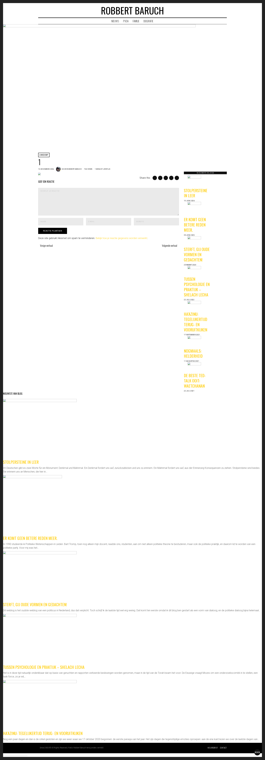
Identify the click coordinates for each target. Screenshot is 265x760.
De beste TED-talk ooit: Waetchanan (195, 380)
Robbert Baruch (74, 169)
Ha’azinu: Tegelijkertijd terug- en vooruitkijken (195, 321)
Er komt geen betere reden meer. (195, 224)
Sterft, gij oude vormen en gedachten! (197, 254)
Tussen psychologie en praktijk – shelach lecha (197, 286)
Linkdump (43, 155)
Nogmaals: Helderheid (193, 353)
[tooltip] (212, 10)
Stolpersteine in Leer (195, 193)
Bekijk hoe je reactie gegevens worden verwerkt (121, 238)
